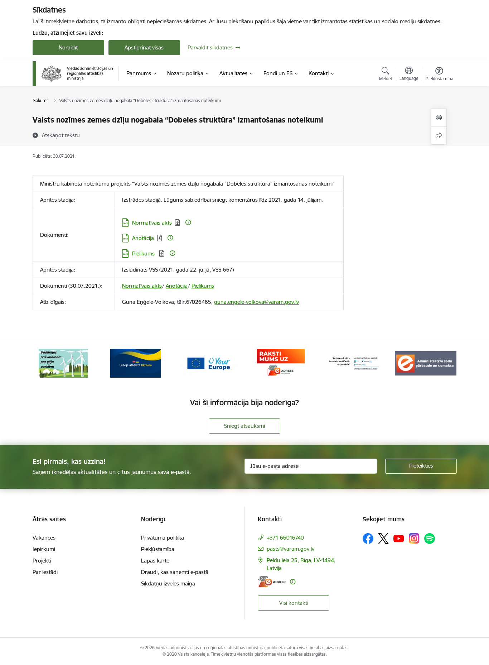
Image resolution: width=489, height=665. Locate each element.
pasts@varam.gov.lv (290, 548)
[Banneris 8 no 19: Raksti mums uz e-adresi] (281, 362)
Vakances (44, 537)
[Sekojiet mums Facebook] (368, 538)
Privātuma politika (162, 537)
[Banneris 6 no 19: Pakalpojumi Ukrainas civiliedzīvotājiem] (135, 362)
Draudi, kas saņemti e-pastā (174, 572)
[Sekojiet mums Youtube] (398, 538)
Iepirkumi (44, 549)
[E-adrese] (272, 582)
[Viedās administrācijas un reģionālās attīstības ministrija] (77, 73)
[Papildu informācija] (188, 222)
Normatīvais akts (152, 222)
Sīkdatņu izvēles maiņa (168, 583)
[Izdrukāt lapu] (438, 117)
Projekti (42, 560)
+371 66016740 (285, 537)
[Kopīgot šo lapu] (438, 135)
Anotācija (143, 238)
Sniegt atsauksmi (244, 425)
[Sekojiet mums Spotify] (429, 538)
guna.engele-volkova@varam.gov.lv (256, 301)
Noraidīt (68, 47)
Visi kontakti (293, 602)
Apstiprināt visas (144, 47)
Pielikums (144, 253)
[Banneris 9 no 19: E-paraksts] (353, 362)
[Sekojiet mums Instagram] (414, 538)
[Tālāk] (440, 363)
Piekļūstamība (157, 549)
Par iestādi (45, 572)
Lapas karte (155, 560)
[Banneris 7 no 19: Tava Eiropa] (208, 362)
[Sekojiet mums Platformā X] (383, 538)
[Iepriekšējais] (49, 363)
